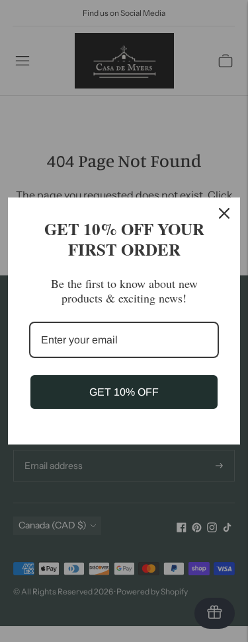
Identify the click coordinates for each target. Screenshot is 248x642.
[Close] (224, 213)
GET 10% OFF (124, 392)
